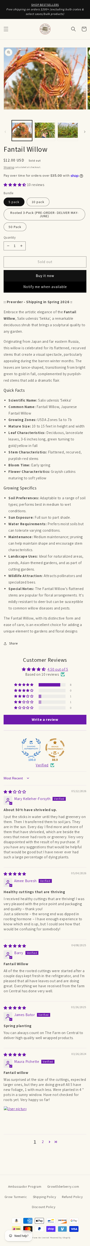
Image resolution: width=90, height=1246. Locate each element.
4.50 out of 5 (58, 669)
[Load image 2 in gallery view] (45, 130)
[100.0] (31, 748)
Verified (42, 765)
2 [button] (43, 1141)
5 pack (14, 202)
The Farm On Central (38, 1237)
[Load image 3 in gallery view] (68, 130)
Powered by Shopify (60, 1237)
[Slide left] (5, 131)
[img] (15, 791)
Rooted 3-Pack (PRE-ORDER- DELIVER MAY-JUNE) (44, 214)
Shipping (9, 167)
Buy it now (45, 275)
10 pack (38, 202)
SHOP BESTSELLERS (45, 4)
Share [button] (13, 643)
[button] (6, 29)
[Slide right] (84, 131)
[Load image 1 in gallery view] (22, 130)
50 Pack (15, 227)
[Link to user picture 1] (15, 1117)
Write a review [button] (45, 719)
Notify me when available (45, 286)
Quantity (10, 237)
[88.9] (55, 748)
